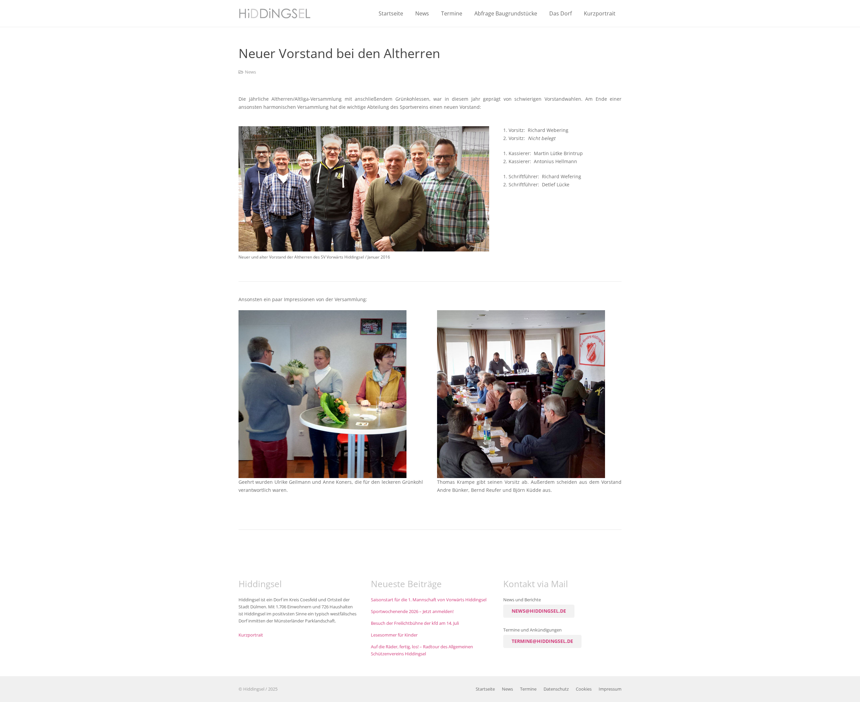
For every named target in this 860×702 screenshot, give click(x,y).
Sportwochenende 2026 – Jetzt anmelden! (412, 611)
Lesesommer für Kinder (394, 635)
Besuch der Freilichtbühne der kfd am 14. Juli (415, 623)
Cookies (584, 689)
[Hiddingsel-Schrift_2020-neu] (275, 13)
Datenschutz (556, 689)
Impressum (610, 689)
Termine (528, 689)
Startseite (485, 689)
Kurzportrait (251, 635)
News (250, 72)
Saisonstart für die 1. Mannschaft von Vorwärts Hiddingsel (428, 600)
